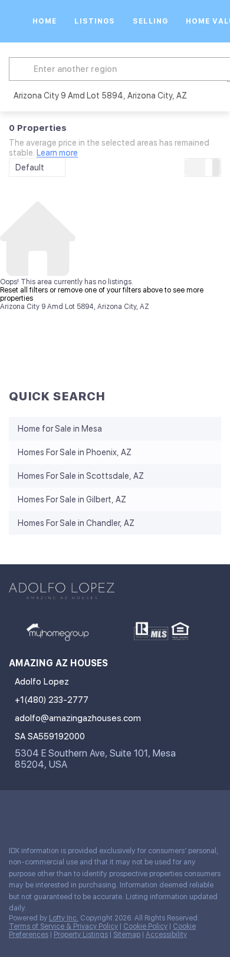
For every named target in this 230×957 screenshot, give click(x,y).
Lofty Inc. (63, 918)
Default (29, 167)
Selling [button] (150, 21)
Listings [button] (94, 21)
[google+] (132, 811)
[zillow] (61, 811)
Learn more (57, 153)
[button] (23, 69)
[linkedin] (38, 811)
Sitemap (126, 934)
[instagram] (85, 811)
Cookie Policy (145, 926)
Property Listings (81, 934)
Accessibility (166, 934)
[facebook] (14, 811)
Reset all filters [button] (24, 290)
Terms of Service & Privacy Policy (63, 926)
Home (44, 21)
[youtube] (108, 811)
